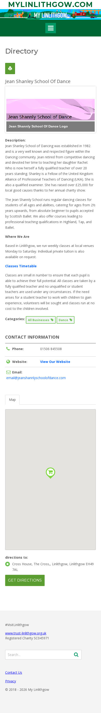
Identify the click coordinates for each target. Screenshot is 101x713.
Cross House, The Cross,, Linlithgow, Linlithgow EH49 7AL (53, 567)
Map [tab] (12, 399)
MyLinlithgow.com (50, 4)
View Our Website (55, 361)
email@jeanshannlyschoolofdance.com (36, 378)
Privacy (10, 681)
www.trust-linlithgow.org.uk (25, 633)
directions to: (16, 557)
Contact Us (13, 672)
